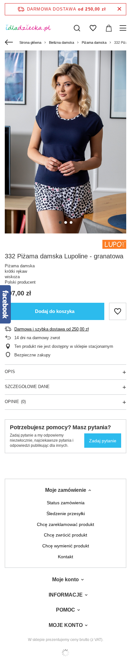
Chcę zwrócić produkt (65, 534)
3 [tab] (71, 222)
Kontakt (65, 556)
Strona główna (30, 42)
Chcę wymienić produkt (65, 545)
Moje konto (65, 579)
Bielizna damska (61, 42)
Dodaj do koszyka (54, 311)
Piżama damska (94, 42)
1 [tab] (60, 222)
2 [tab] (65, 222)
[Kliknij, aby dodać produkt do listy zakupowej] (117, 311)
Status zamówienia (66, 502)
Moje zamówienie (65, 490)
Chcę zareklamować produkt (65, 524)
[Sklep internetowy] (65, 653)
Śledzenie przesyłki (65, 513)
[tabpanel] (65, 141)
